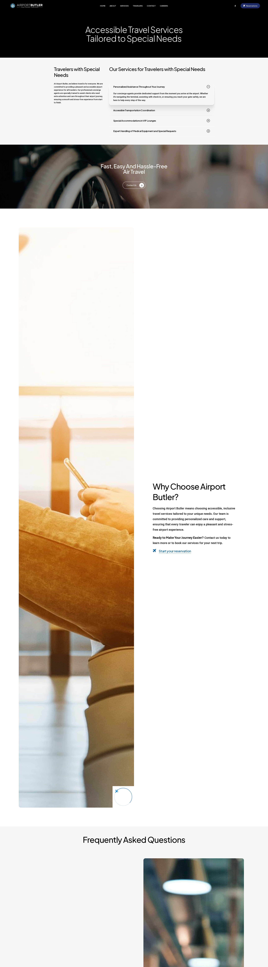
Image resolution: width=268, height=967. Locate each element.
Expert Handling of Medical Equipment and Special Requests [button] (144, 131)
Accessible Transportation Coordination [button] (134, 110)
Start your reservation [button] (175, 551)
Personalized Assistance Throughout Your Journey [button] (139, 86)
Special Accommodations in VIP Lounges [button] (134, 120)
